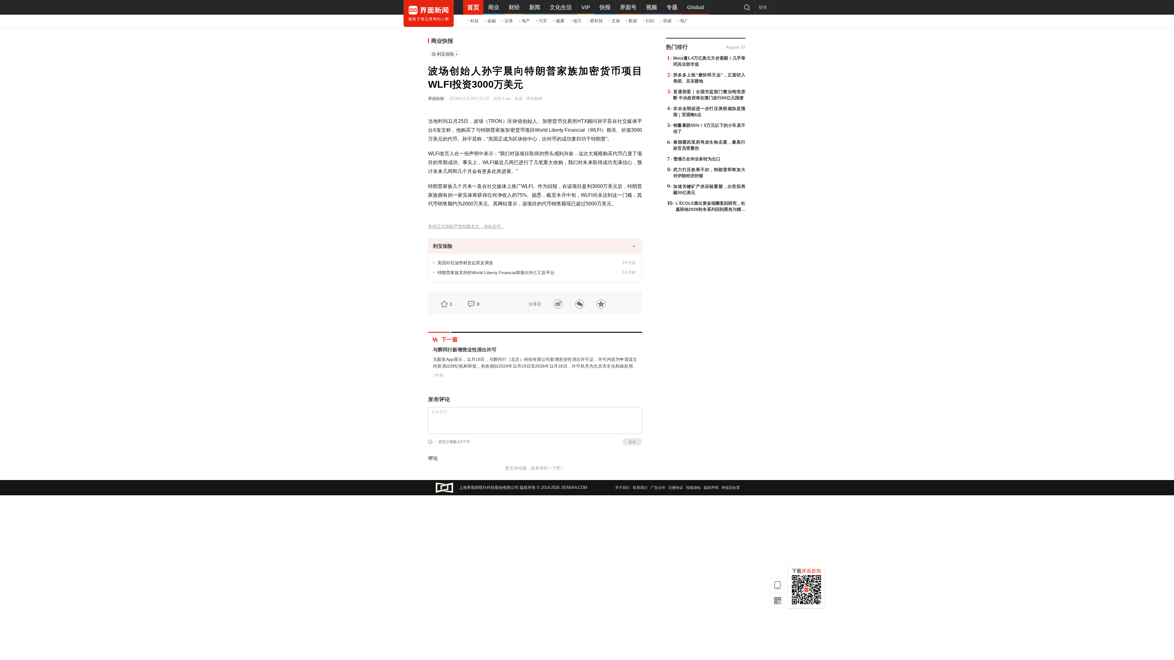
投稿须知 (693, 488)
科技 (474, 20)
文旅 (615, 20)
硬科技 (596, 20)
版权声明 (711, 488)
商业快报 (442, 41)
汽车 (543, 20)
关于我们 (622, 488)
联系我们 (640, 488)
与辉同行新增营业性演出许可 (465, 349)
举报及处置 (731, 488)
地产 (526, 20)
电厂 (684, 20)
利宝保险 (445, 54)
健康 (560, 20)
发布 (632, 442)
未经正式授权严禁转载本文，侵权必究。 (466, 226)
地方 (577, 20)
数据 (633, 20)
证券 (508, 20)
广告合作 (658, 488)
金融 (491, 20)
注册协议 (675, 488)
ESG (650, 20)
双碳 (667, 20)
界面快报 (436, 98)
